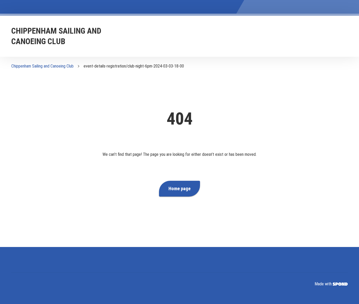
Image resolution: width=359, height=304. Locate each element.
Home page (179, 189)
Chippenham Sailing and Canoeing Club (42, 66)
